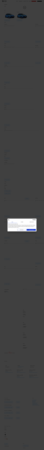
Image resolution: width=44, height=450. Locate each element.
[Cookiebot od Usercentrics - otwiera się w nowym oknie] (33, 219)
